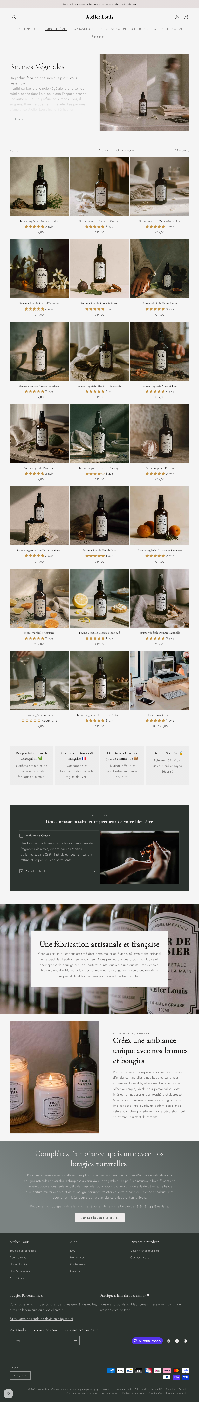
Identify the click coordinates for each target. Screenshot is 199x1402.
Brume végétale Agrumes (39, 632)
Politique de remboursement (116, 1389)
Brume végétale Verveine (39, 715)
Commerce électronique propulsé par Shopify (74, 1389)
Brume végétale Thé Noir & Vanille (99, 385)
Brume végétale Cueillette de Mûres (39, 550)
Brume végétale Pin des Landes (39, 221)
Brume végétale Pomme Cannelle (160, 632)
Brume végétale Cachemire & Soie (160, 221)
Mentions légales (110, 1393)
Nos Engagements (21, 1271)
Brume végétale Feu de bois (100, 550)
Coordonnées (155, 1393)
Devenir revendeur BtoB (144, 1251)
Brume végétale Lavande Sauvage (99, 468)
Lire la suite (17, 119)
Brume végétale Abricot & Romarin (160, 550)
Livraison (75, 1271)
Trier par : (104, 150)
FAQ (73, 1251)
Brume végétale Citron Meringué (99, 632)
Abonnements (18, 1257)
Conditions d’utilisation (177, 1389)
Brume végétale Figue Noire (160, 303)
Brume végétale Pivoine (159, 468)
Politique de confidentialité (148, 1389)
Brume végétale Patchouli (39, 468)
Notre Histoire (18, 1264)
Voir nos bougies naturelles (99, 1218)
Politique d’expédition (133, 1393)
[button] (14, 17)
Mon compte (78, 1257)
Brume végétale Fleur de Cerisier (99, 221)
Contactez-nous (79, 1264)
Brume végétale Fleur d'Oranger (39, 303)
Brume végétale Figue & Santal (99, 303)
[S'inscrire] (75, 1340)
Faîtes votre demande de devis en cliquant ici (41, 1318)
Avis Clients (17, 1278)
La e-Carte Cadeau (159, 715)
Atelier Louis (44, 1389)
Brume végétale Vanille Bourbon (39, 385)
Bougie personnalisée (23, 1251)
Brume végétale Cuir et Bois (160, 385)
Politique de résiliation (177, 1393)
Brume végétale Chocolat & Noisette (99, 715)
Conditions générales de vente (82, 1393)
